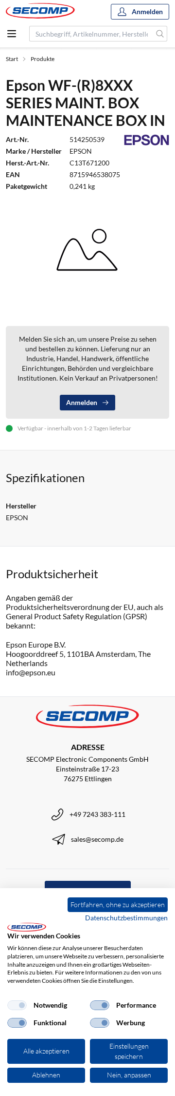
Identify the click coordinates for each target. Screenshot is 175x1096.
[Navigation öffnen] (11, 33)
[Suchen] (160, 33)
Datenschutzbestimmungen (126, 917)
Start (12, 58)
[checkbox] (17, 1005)
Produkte (42, 58)
